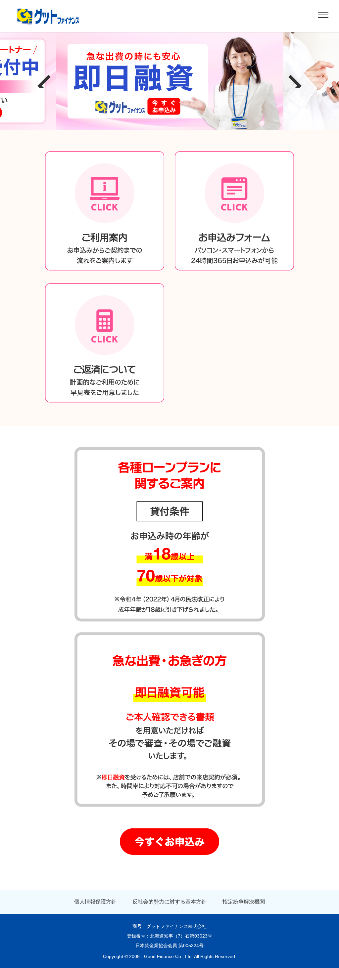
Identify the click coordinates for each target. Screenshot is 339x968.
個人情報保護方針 (95, 901)
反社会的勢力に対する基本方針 (169, 901)
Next (295, 81)
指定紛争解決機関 (243, 901)
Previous (44, 81)
